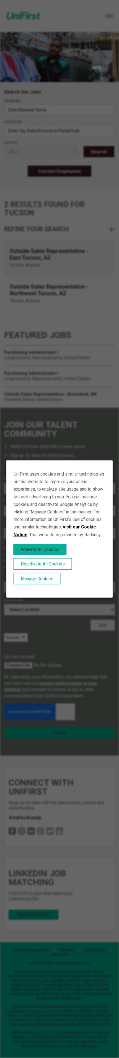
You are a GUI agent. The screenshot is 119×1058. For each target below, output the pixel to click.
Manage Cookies (37, 578)
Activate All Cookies (40, 549)
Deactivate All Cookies (43, 564)
